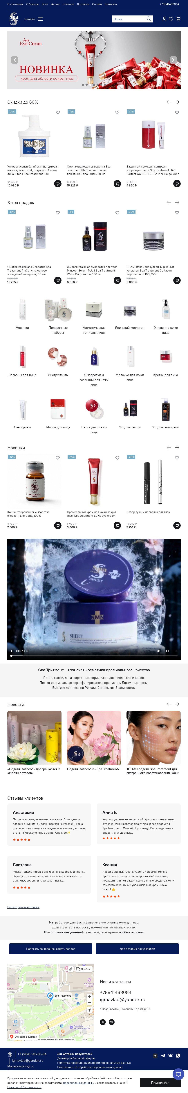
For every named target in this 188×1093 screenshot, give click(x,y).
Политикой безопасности (24, 1087)
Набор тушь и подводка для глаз (148, 512)
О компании (15, 4)
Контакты (111, 4)
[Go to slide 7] (105, 85)
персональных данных (78, 1083)
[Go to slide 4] (94, 85)
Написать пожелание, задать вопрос (50, 949)
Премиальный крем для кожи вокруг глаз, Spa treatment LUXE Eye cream (91, 513)
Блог (45, 4)
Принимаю (160, 1082)
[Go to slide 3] (90, 85)
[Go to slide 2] (87, 85)
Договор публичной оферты (76, 1058)
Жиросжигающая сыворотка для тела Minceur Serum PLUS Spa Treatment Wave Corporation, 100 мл (92, 270)
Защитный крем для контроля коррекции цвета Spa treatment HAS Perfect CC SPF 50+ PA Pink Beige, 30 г (152, 169)
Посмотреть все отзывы (23, 907)
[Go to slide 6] (101, 85)
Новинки (68, 4)
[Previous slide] (14, 60)
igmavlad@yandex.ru (122, 999)
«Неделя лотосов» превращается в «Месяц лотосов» (33, 771)
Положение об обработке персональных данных (90, 1067)
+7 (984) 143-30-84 (31, 1054)
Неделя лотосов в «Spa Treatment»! (93, 769)
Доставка (83, 4)
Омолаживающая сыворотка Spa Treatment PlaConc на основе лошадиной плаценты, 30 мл (89, 169)
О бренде (32, 4)
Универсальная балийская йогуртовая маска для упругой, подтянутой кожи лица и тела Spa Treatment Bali (32, 169)
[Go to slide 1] (83, 85)
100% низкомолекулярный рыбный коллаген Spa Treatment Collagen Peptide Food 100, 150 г (150, 270)
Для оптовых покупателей (137, 949)
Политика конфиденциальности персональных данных (94, 1062)
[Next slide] (173, 60)
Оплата (97, 4)
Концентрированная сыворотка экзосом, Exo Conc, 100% (28, 513)
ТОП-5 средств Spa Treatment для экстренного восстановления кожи (152, 771)
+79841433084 (169, 4)
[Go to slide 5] (98, 85)
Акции (55, 4)
